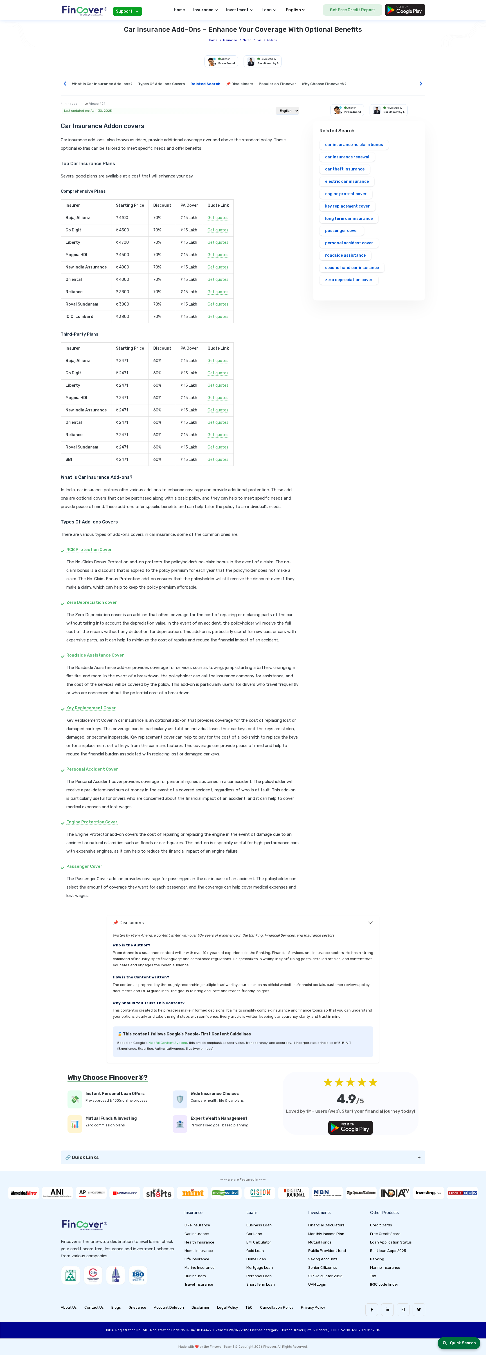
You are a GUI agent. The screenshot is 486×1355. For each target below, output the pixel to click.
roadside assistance (345, 255)
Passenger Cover (84, 866)
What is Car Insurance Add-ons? (102, 84)
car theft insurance (344, 169)
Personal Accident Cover (92, 769)
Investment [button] (237, 10)
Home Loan (256, 1259)
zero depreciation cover (349, 279)
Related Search (205, 84)
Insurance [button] (203, 10)
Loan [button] (267, 10)
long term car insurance (349, 218)
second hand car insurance (352, 267)
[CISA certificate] (93, 1275)
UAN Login (317, 1284)
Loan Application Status (391, 1242)
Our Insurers (195, 1276)
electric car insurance (347, 181)
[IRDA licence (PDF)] (115, 1275)
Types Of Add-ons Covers (161, 84)
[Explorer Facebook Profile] (371, 1309)
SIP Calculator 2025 (325, 1276)
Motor (247, 40)
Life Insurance (196, 1259)
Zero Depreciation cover (91, 602)
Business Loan (259, 1225)
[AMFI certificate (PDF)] (70, 1275)
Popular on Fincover (277, 84)
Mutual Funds (320, 1242)
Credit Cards (381, 1225)
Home (179, 10)
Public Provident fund (327, 1251)
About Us (69, 1307)
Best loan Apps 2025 (388, 1251)
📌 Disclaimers (239, 84)
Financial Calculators (326, 1225)
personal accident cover (349, 243)
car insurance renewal (347, 157)
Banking (377, 1259)
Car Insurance (196, 1234)
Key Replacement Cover (91, 707)
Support (124, 11)
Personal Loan (259, 1276)
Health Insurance (199, 1242)
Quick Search (463, 1343)
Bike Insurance (197, 1225)
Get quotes (218, 217)
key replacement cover (347, 206)
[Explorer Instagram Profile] (403, 1309)
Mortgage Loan (259, 1267)
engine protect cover (346, 194)
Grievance (137, 1307)
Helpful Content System (167, 1043)
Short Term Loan (260, 1284)
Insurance (230, 40)
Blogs (116, 1307)
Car (258, 40)
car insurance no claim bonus (354, 144)
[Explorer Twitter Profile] (419, 1309)
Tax (373, 1276)
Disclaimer (201, 1307)
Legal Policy (227, 1307)
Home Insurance (198, 1251)
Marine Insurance (199, 1267)
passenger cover (341, 230)
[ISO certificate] (138, 1275)
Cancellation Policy (276, 1307)
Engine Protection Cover (92, 822)
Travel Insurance (198, 1284)
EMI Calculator (258, 1242)
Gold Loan (255, 1251)
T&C (249, 1307)
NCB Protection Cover (89, 549)
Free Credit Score (385, 1234)
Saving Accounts (323, 1259)
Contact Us (94, 1307)
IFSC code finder (384, 1284)
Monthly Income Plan (326, 1234)
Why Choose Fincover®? (324, 84)
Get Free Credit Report (352, 10)
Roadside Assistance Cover (95, 655)
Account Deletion (169, 1307)
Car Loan (254, 1234)
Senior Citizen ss (322, 1267)
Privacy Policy (313, 1307)
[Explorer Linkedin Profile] (387, 1309)
